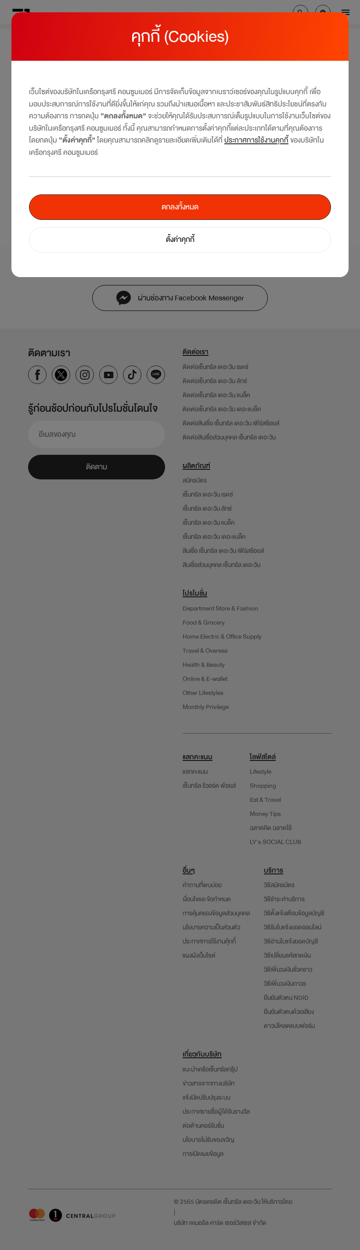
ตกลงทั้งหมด (180, 207)
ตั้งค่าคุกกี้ (180, 239)
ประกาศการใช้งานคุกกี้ (256, 140)
